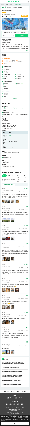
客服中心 (18, 391)
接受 (15, 423)
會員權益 (13, 391)
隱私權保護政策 (5, 420)
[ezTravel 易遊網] (15, 1)
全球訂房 (2, 4)
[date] (8, 32)
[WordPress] (18, 404)
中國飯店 (7, 4)
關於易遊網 (6, 391)
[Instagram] (14, 404)
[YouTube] (10, 404)
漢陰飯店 (11, 4)
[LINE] (22, 404)
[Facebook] (7, 404)
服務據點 (24, 391)
